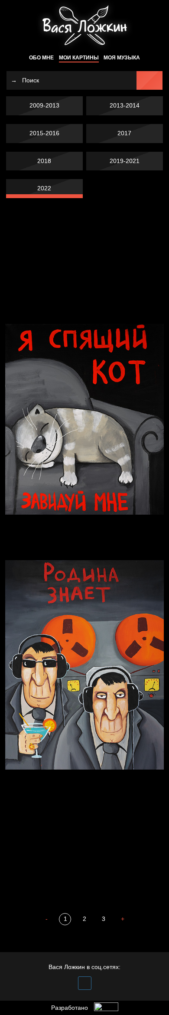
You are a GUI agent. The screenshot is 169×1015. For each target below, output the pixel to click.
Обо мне (41, 58)
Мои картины (79, 58)
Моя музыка (122, 58)
